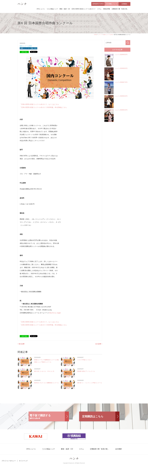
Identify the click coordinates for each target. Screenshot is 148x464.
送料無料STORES (98, 4)
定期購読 (124, 4)
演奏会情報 (106, 9)
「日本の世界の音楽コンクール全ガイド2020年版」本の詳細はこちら (43, 107)
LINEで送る (24, 52)
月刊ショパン (41, 9)
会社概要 (118, 449)
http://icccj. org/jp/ (55, 313)
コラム (99, 9)
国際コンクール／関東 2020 (28, 48)
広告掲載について (111, 4)
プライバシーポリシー (9, 461)
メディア (100, 34)
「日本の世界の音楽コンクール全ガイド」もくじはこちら (39, 104)
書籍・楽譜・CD (65, 9)
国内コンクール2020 (108, 34)
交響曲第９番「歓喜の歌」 (120, 9)
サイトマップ (23, 461)
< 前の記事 (21, 344)
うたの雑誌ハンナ (52, 9)
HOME (95, 34)
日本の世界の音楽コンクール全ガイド (84, 9)
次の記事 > (98, 344)
